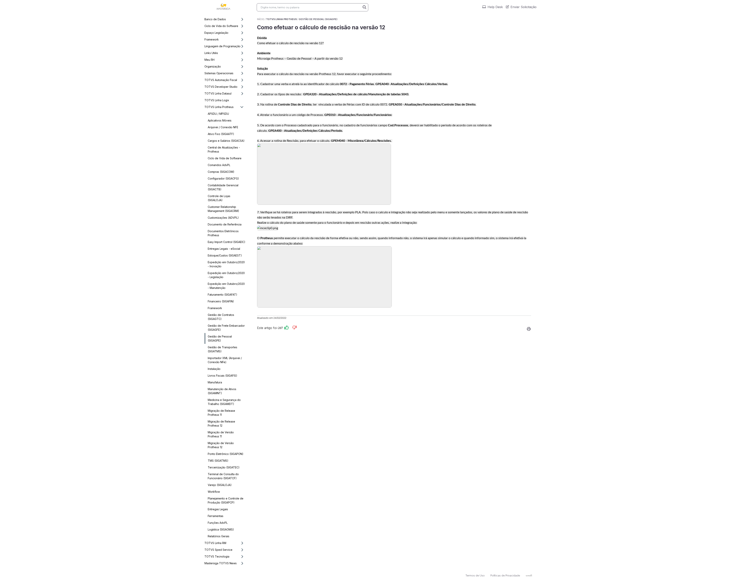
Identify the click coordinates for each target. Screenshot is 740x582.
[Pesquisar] (364, 7)
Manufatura (215, 382)
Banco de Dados (215, 19)
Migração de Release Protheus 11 (221, 412)
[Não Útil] (294, 328)
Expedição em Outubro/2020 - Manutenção (226, 285)
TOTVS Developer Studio (220, 86)
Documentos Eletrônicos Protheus (223, 233)
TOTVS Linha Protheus (219, 107)
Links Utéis (211, 53)
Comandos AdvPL (219, 165)
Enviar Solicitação (523, 7)
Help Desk (495, 7)
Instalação (214, 368)
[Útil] (286, 328)
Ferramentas (215, 516)
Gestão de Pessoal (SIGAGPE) (220, 338)
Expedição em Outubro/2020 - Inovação (226, 264)
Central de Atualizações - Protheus (224, 149)
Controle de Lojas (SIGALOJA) (219, 198)
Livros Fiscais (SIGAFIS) (222, 375)
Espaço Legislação (216, 32)
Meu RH (209, 59)
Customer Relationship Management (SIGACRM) (223, 209)
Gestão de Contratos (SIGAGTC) (221, 317)
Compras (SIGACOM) (221, 171)
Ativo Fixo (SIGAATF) (221, 134)
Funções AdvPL (218, 522)
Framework (211, 39)
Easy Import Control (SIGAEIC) (226, 242)
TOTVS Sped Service (218, 549)
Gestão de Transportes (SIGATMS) (222, 349)
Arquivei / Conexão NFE (223, 127)
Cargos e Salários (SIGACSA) (226, 140)
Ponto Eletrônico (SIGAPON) (225, 453)
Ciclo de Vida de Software (224, 158)
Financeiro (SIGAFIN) (221, 301)
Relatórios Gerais (218, 536)
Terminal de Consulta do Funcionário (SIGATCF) (223, 476)
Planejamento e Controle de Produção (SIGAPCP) (225, 500)
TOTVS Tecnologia (216, 556)
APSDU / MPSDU (218, 113)
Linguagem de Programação (222, 46)
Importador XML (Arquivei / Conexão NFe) (225, 360)
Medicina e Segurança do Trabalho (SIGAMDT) (224, 402)
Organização (212, 66)
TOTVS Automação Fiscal (220, 80)
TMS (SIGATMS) (218, 460)
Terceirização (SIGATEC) (224, 467)
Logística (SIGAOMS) (221, 529)
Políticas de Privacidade (505, 575)
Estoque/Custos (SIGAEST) (225, 255)
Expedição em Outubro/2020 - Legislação (226, 275)
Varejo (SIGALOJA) (220, 485)
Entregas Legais (218, 509)
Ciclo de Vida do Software (221, 26)
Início (260, 19)
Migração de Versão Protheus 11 (221, 434)
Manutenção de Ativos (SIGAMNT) (222, 391)
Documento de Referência (224, 224)
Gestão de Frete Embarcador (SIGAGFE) (226, 327)
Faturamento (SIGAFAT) (222, 294)
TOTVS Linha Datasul (217, 93)
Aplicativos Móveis (219, 120)
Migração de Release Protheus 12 (221, 423)
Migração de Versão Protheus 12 (221, 445)
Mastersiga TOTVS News (220, 563)
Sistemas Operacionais (218, 73)
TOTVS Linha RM (215, 543)
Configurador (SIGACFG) (223, 178)
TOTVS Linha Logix (216, 100)
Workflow (214, 491)
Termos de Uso (475, 575)
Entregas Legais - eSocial (224, 248)
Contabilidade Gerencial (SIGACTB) (223, 187)
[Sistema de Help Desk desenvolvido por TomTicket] (529, 575)
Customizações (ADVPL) (223, 217)
